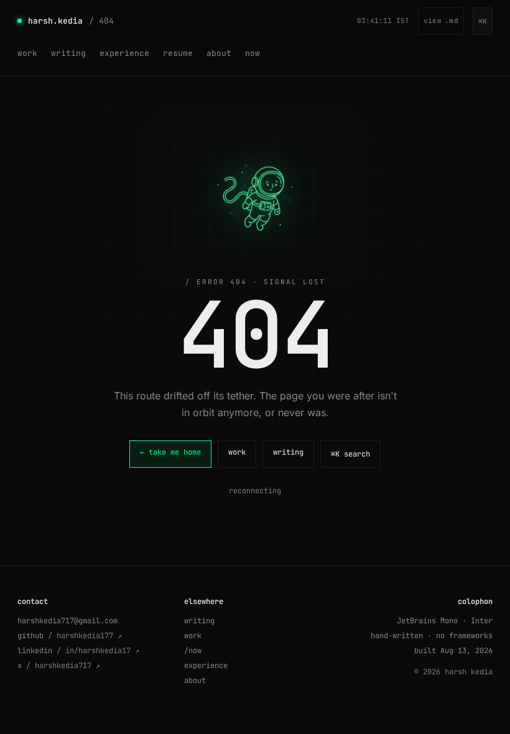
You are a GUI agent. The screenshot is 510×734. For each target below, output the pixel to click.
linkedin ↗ (78, 651)
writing (68, 53)
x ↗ (58, 666)
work (27, 53)
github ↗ (69, 636)
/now (193, 651)
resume (178, 53)
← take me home (170, 452)
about (218, 53)
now (252, 53)
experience (124, 53)
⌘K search (350, 454)
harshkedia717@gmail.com (67, 621)
